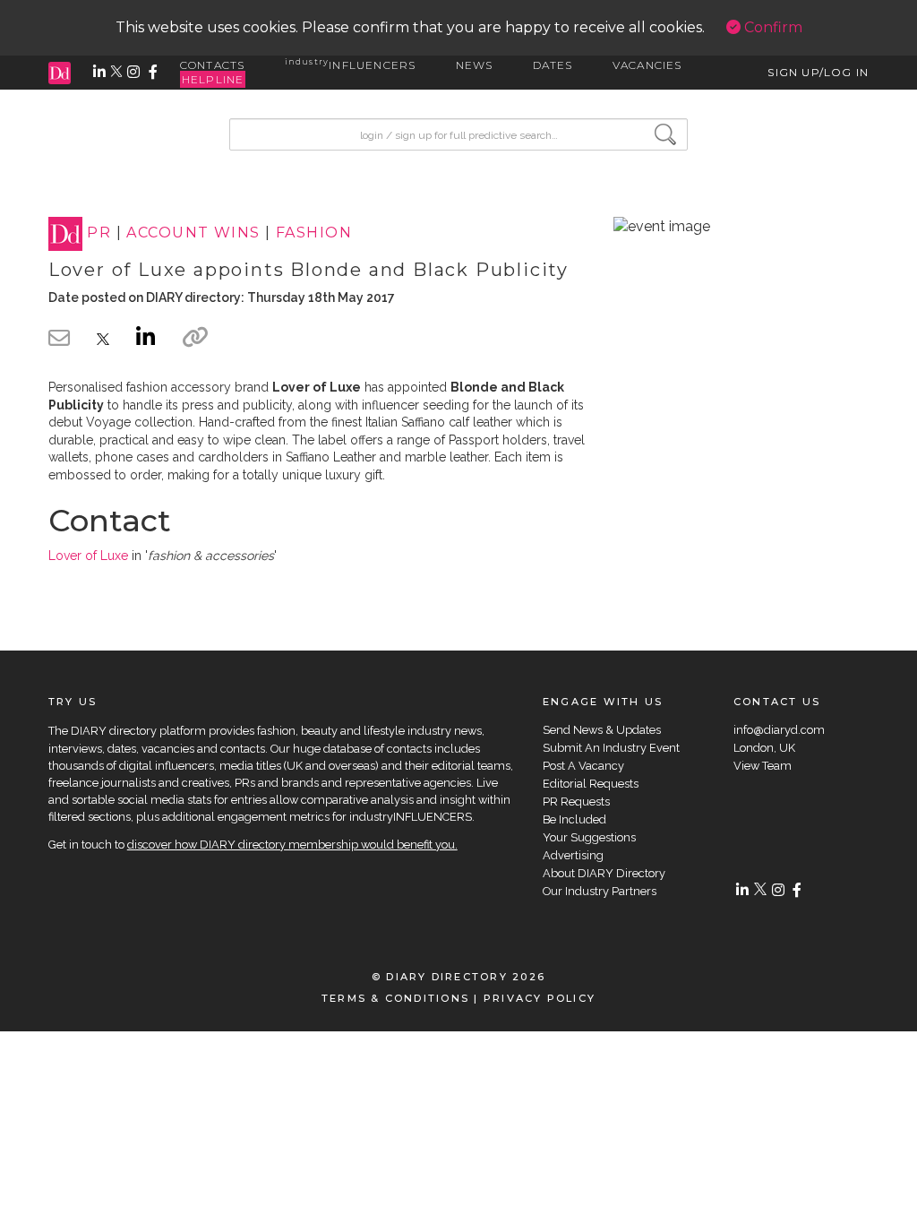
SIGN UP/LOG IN (818, 72)
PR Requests (576, 801)
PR (99, 233)
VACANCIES (647, 65)
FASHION (314, 233)
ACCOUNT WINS (193, 233)
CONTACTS (212, 65)
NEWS (474, 65)
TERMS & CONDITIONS (395, 998)
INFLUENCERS (350, 65)
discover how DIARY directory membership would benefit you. (292, 844)
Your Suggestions (589, 837)
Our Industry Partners (599, 891)
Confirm (771, 27)
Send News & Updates (602, 730)
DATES (553, 65)
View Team (762, 765)
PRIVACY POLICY (540, 998)
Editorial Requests (590, 783)
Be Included (574, 819)
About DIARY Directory (604, 873)
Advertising (573, 855)
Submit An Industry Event (611, 747)
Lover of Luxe (88, 555)
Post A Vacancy (583, 765)
